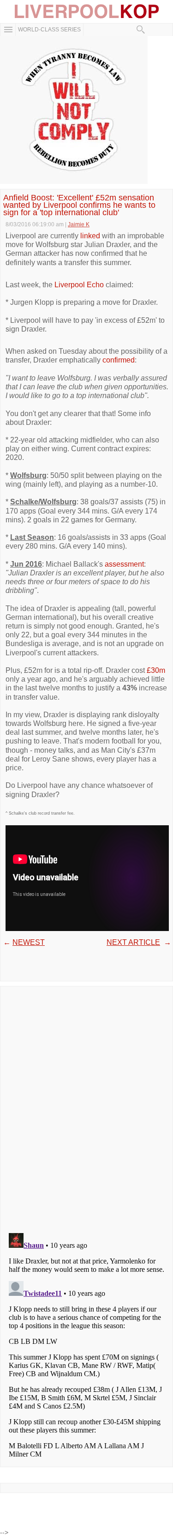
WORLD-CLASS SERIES (49, 29)
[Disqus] (86, 1106)
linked (90, 236)
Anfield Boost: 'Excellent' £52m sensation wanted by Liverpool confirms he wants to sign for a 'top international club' (79, 205)
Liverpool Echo (79, 285)
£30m (156, 670)
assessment (124, 564)
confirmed (118, 360)
